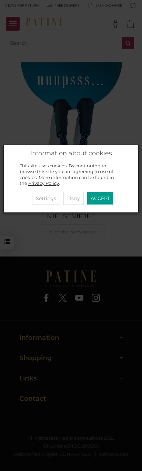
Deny (73, 198)
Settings (46, 198)
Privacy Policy (43, 183)
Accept (100, 198)
